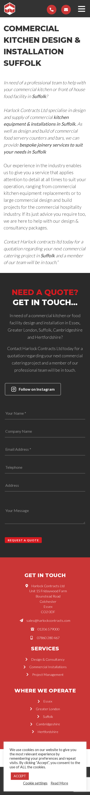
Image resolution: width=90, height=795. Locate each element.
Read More (59, 783)
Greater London (48, 709)
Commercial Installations (48, 667)
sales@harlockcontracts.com (48, 620)
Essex (47, 701)
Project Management (48, 674)
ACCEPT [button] (20, 776)
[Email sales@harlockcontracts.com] (66, 9)
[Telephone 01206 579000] (51, 9)
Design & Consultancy (48, 659)
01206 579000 (48, 629)
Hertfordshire (48, 732)
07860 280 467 (48, 638)
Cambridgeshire (48, 724)
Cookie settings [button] (35, 783)
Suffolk (48, 717)
